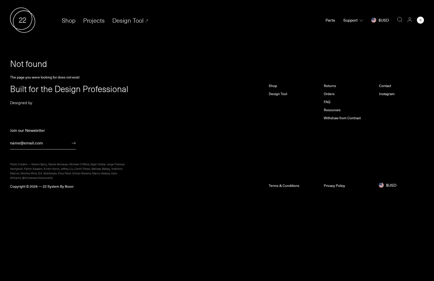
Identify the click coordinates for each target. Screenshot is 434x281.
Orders (329, 93)
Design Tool (127, 20)
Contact (385, 85)
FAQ (327, 101)
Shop (69, 20)
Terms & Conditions (284, 185)
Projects (94, 20)
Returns (330, 85)
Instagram (387, 93)
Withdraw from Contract (342, 118)
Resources (332, 109)
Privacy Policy (334, 185)
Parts (330, 20)
